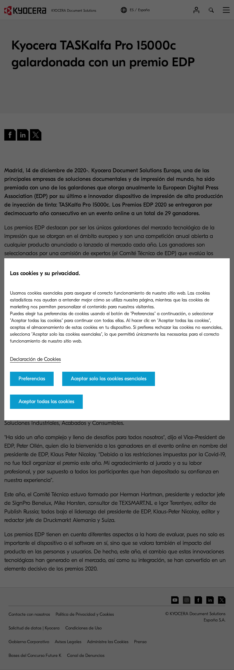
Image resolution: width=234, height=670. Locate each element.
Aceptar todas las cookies (46, 402)
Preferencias (32, 379)
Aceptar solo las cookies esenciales (108, 379)
